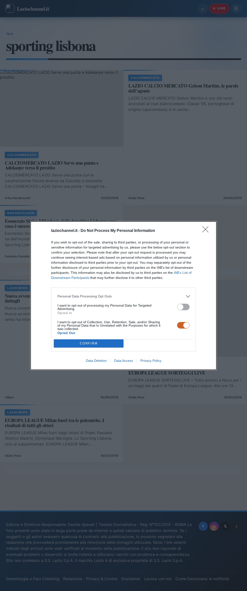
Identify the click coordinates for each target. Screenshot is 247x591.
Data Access (123, 361)
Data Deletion (96, 361)
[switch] (183, 307)
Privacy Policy (150, 361)
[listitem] (123, 296)
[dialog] (123, 296)
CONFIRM (89, 343)
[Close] (207, 230)
